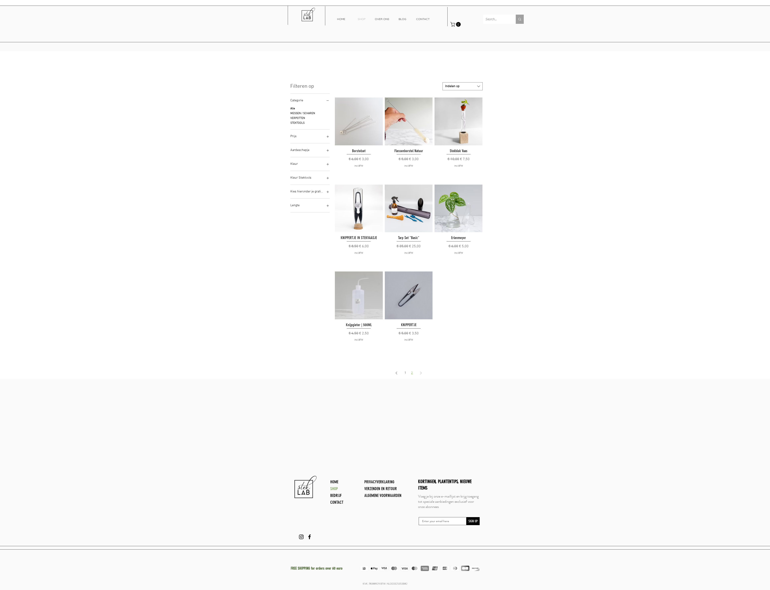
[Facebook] (309, 537)
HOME (334, 481)
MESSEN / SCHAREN (302, 113)
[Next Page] (420, 373)
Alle (292, 108)
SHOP (334, 488)
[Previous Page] (396, 373)
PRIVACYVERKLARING (379, 481)
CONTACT (336, 502)
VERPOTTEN (297, 118)
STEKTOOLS (297, 123)
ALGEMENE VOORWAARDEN (382, 495)
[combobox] (463, 86)
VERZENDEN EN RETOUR (380, 488)
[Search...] (520, 19)
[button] (456, 24)
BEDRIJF (335, 495)
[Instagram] (301, 537)
